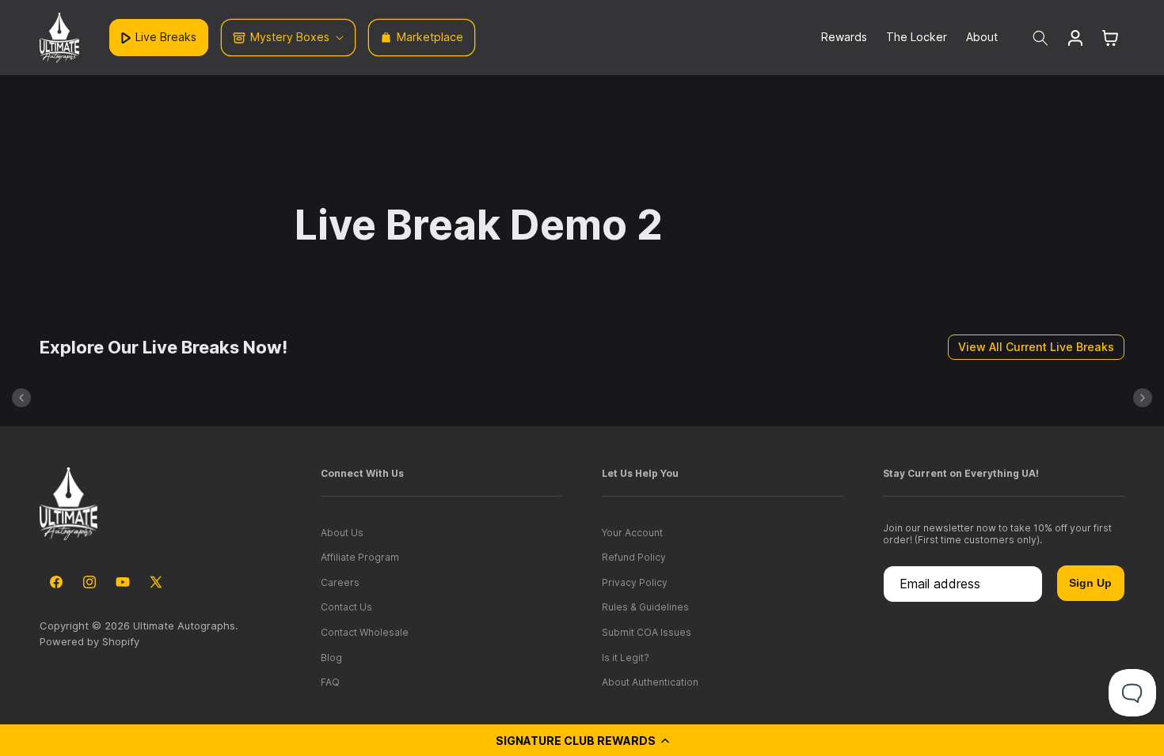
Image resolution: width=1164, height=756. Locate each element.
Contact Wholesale (365, 632)
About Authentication (650, 682)
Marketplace (430, 36)
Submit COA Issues (646, 632)
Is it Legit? (625, 657)
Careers (340, 582)
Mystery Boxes (289, 36)
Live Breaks (165, 36)
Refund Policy (634, 557)
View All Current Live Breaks (1036, 346)
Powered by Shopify (89, 641)
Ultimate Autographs (184, 625)
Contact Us (346, 607)
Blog (331, 657)
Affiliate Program (360, 557)
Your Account (632, 533)
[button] (582, 740)
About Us (342, 533)
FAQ (330, 682)
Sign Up (1090, 582)
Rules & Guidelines (645, 607)
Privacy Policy (635, 582)
